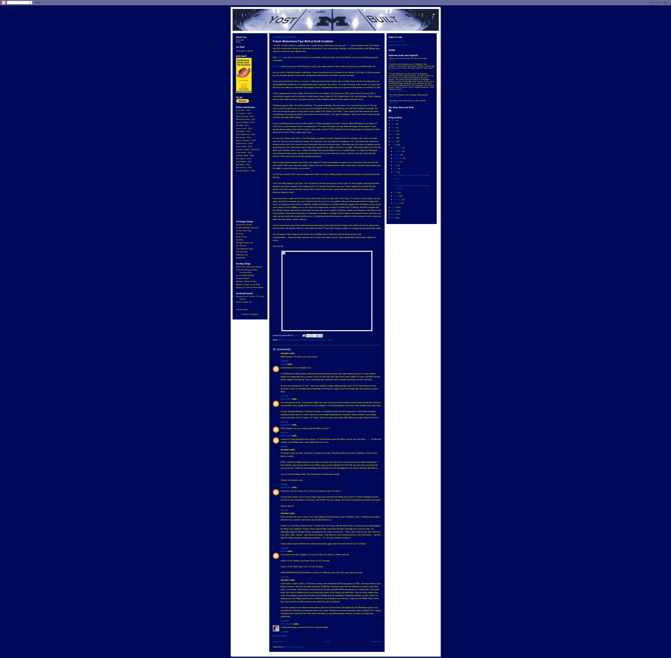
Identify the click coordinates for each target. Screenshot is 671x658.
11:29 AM (284, 632)
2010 (393, 141)
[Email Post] (304, 335)
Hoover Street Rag (243, 231)
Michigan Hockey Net (244, 243)
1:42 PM (284, 510)
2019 (393, 127)
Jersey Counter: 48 (243, 302)
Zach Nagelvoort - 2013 (245, 134)
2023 (393, 120)
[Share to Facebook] (317, 335)
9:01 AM (284, 484)
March (396, 196)
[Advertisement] (246, 196)
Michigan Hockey (286, 340)
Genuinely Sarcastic (244, 225)
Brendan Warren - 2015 (245, 171)
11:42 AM (284, 577)
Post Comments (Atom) (294, 647)
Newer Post (278, 642)
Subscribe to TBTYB (245, 51)
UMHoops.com (242, 255)
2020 (393, 124)
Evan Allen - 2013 (243, 110)
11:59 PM (284, 548)
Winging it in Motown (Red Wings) (249, 287)
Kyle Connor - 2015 (244, 167)
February (397, 199)
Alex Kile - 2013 (242, 125)
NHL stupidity (309, 340)
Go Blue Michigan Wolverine (247, 228)
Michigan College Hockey (246, 281)
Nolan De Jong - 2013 (245, 116)
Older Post (376, 642)
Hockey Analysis (242, 278)
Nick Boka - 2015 (243, 165)
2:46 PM (284, 361)
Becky (284, 364)
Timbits (396, 178)
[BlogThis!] (311, 335)
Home (327, 642)
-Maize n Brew (394, 97)
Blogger (255, 314)
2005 (393, 218)
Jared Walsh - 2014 (244, 162)
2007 (393, 211)
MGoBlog (277, 66)
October (397, 155)
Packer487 (286, 399)
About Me (240, 40)
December (398, 148)
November (398, 151)
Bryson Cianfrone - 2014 (246, 140)
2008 (393, 207)
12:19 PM (285, 621)
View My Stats (241, 309)
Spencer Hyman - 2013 (245, 122)
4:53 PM (284, 422)
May (396, 172)
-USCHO (392, 70)
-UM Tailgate (394, 102)
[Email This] (307, 335)
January (397, 203)
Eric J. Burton (287, 624)
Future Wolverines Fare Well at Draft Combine (411, 175)
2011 (393, 138)
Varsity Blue (241, 258)
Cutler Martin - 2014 (244, 152)
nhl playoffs (299, 340)
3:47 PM (284, 396)
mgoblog (239, 240)
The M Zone (241, 246)
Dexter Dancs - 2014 (244, 143)
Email (238, 42)
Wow (395, 182)
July (395, 165)
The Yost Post (241, 252)
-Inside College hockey (398, 91)
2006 (393, 214)
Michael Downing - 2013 (245, 119)
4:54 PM (284, 433)
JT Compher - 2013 (244, 113)
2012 (393, 134)
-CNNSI (392, 60)
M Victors (239, 234)
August (397, 162)
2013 (393, 131)
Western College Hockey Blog (248, 284)
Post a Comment (280, 636)
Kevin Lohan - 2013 (244, 128)
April (396, 192)
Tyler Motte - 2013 (243, 131)
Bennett (280, 57)
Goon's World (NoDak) (245, 275)
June (396, 169)
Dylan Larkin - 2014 (244, 147)
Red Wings (328, 340)
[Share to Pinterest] (321, 335)
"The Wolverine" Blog (244, 249)
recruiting (319, 340)
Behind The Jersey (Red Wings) (249, 267)
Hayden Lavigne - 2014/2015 (248, 149)
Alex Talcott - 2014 (243, 159)
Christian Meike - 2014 (245, 155)
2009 (393, 145)
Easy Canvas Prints (396, 41)
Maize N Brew (241, 237)
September (398, 158)
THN (348, 45)
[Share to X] (314, 335)
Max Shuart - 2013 (243, 137)
